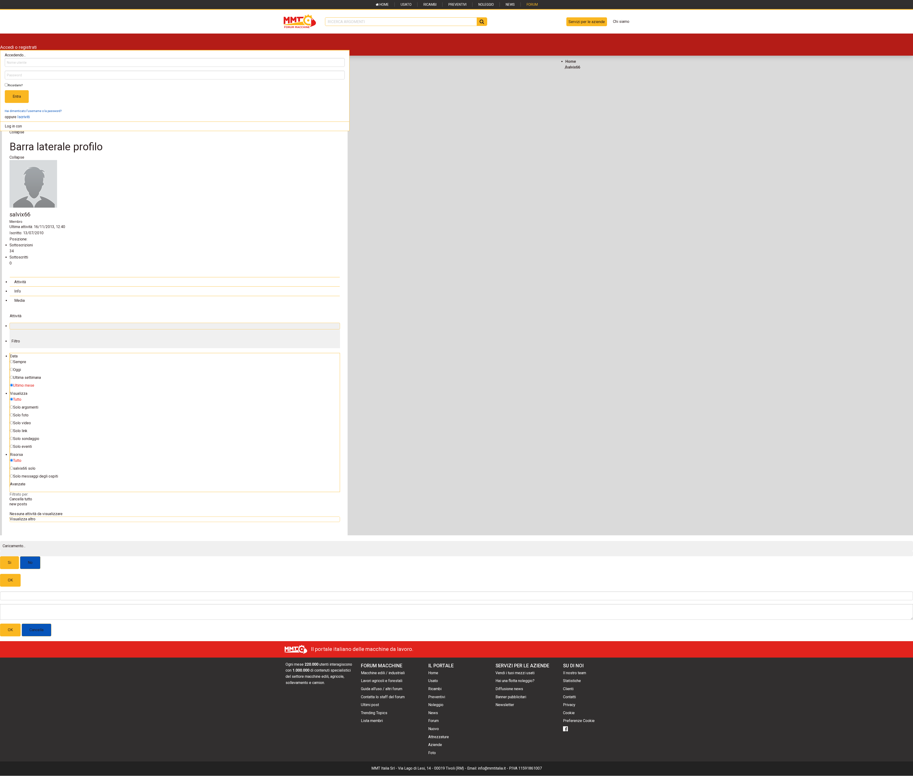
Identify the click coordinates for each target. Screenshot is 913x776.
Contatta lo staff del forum (383, 697)
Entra (17, 96)
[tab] (175, 281)
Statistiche (572, 680)
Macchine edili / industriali (383, 673)
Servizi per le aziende (586, 22)
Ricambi (430, 4)
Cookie (569, 713)
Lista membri (372, 720)
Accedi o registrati (18, 47)
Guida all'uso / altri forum (381, 689)
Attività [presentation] (20, 282)
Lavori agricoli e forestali (381, 680)
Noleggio (486, 4)
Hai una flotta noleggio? (514, 680)
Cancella (36, 630)
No (30, 562)
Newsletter (504, 705)
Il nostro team (574, 673)
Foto (432, 753)
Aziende (435, 744)
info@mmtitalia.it (492, 768)
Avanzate (17, 484)
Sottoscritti (19, 257)
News (510, 4)
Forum (532, 4)
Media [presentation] (19, 300)
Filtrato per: (19, 494)
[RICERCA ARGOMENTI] (482, 22)
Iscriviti (23, 117)
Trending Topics (374, 713)
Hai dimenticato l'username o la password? (33, 111)
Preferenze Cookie (579, 720)
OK (10, 580)
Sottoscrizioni (21, 245)
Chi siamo (621, 21)
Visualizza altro (22, 519)
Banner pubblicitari (510, 697)
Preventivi (457, 4)
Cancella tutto (21, 499)
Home (384, 4)
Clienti (568, 689)
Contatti (569, 697)
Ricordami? (15, 85)
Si (9, 562)
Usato (406, 4)
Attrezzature (438, 737)
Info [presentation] (17, 291)
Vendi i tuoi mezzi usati (514, 673)
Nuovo (433, 729)
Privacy (569, 705)
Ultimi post (370, 705)
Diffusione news (509, 689)
